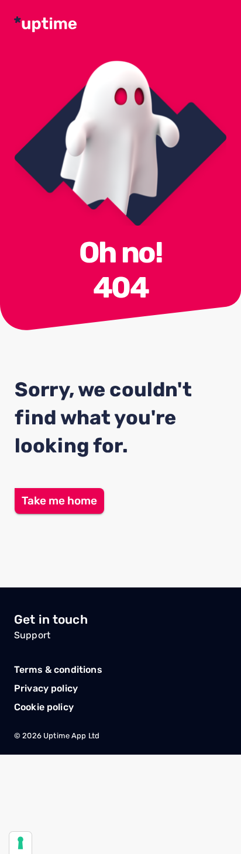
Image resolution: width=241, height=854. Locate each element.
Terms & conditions (58, 669)
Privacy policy (46, 688)
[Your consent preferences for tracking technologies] (20, 843)
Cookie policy (44, 707)
